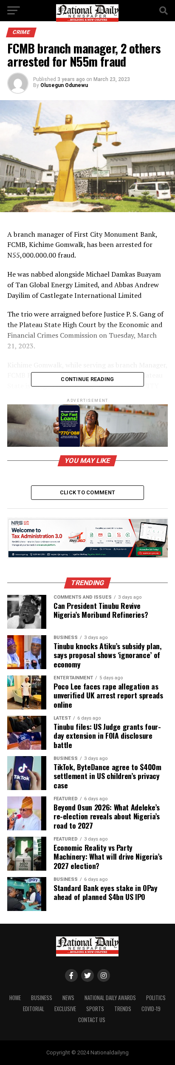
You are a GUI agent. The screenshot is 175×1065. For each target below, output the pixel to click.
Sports (95, 1009)
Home (15, 998)
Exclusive (65, 1009)
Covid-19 (151, 1009)
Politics (156, 998)
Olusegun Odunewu (64, 85)
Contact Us (91, 1020)
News (68, 998)
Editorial (33, 1009)
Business (41, 998)
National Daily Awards (110, 998)
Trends (122, 1009)
